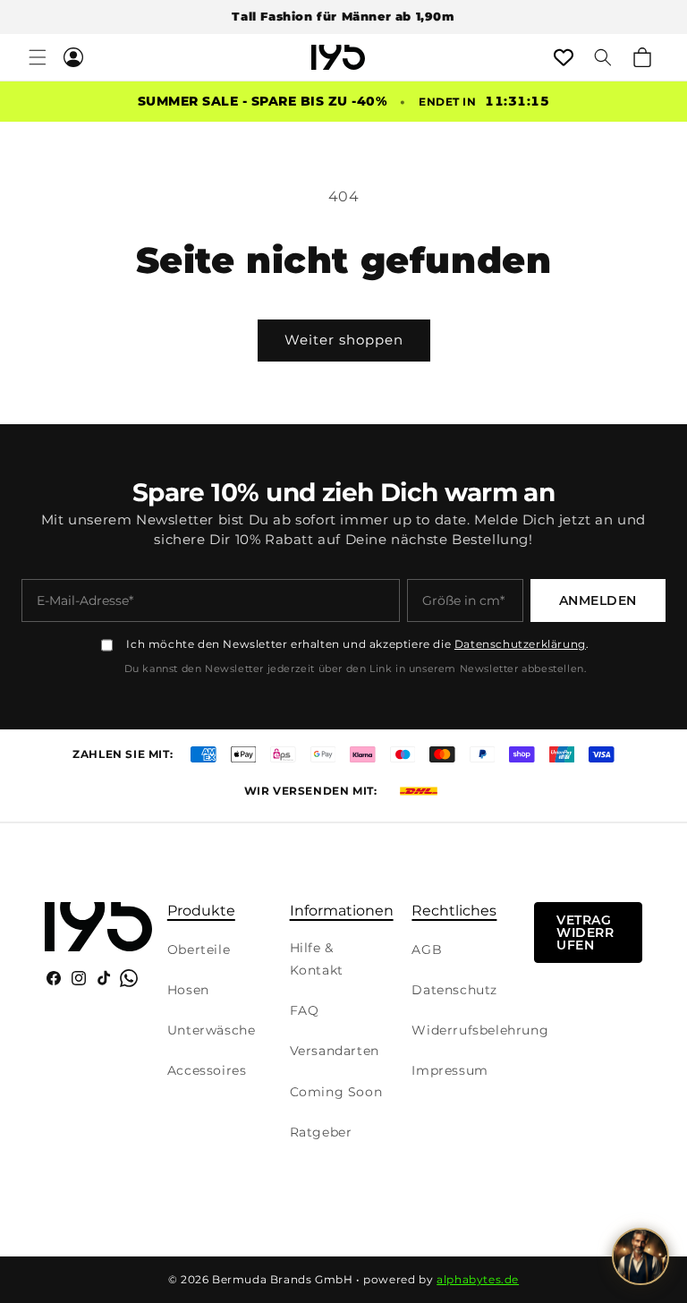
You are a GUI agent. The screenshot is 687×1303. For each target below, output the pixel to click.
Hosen (188, 990)
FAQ (304, 1010)
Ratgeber (321, 1132)
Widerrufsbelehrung (479, 1030)
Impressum (449, 1070)
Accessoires (207, 1070)
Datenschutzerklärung (520, 644)
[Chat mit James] (640, 1256)
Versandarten (334, 1051)
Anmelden (598, 600)
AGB (426, 949)
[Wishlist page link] (563, 57)
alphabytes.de (478, 1279)
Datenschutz (454, 990)
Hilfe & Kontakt (317, 959)
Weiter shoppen (343, 339)
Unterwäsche (211, 1030)
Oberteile (198, 949)
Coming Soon (336, 1092)
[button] (37, 57)
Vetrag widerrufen (585, 932)
